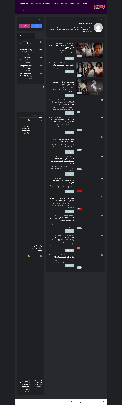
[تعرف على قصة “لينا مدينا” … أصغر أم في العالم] (37, 44)
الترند (78, 3)
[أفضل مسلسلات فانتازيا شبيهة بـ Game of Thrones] (37, 68)
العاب (24, 3)
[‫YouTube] (81, 34)
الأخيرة (30, 36)
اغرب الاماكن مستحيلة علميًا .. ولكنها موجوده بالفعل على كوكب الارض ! (62, 161)
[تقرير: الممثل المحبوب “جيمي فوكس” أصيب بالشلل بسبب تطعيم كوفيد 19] (36, 181)
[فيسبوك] (89, 34)
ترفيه (62, 3)
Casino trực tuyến (67, 26)
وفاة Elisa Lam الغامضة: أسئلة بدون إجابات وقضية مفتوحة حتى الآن (25, 51)
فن (66, 3)
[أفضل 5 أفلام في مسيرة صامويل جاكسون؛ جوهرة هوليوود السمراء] (24, 122)
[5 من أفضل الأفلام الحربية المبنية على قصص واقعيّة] (36, 317)
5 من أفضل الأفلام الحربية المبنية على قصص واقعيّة (37, 383)
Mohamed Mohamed (85, 24)
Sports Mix (55, 3)
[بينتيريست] (79, 34)
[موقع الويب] (91, 34)
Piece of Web (70, 402)
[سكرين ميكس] (99, 7)
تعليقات (21, 36)
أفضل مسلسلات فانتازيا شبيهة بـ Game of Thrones (26, 67)
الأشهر (40, 36)
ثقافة (32, 3)
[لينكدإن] (85, 34)
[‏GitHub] (73, 34)
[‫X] (87, 34)
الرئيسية (85, 3)
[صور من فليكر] (83, 34)
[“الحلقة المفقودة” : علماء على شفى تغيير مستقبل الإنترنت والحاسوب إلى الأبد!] (37, 76)
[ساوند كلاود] (71, 34)
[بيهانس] (77, 34)
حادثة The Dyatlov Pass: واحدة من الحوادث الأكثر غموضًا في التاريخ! (26, 59)
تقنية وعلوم (38, 3)
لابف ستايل (72, 3)
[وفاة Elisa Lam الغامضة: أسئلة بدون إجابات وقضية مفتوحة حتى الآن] (37, 52)
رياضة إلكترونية (46, 3)
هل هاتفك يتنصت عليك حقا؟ (64, 257)
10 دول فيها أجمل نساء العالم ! (63, 65)
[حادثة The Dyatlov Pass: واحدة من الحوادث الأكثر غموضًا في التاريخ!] (37, 60)
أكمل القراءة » (69, 58)
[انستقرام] (75, 34)
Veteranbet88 (85, 29)
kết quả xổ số (89, 31)
